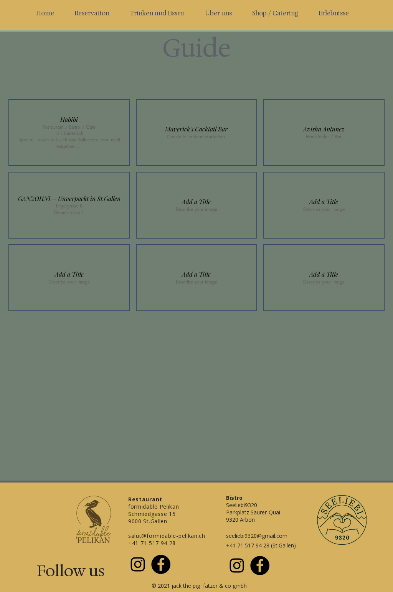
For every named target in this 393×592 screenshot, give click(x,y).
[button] (69, 132)
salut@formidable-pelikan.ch (166, 535)
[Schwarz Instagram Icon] (137, 564)
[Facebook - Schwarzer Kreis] (160, 564)
